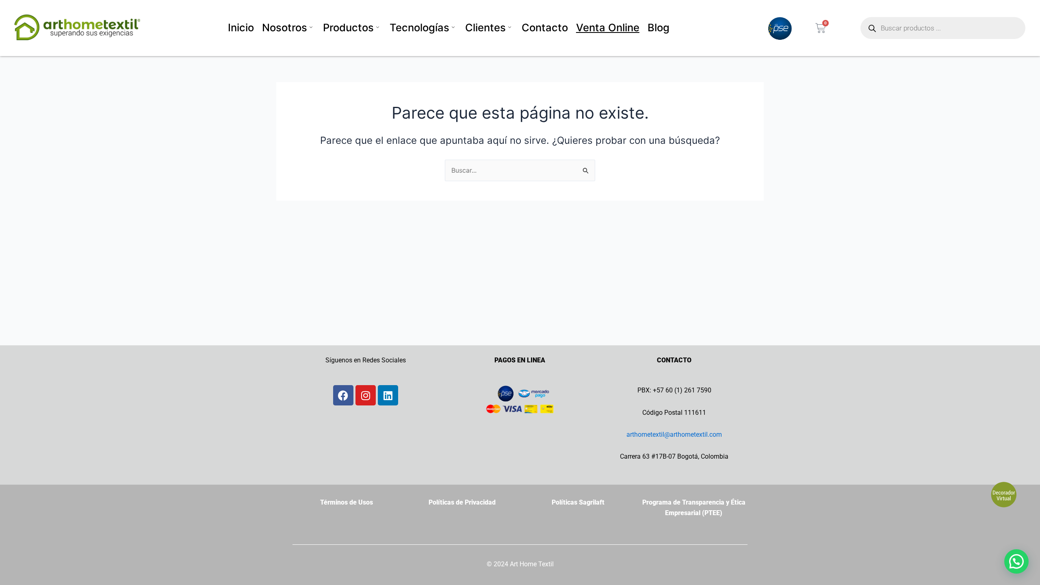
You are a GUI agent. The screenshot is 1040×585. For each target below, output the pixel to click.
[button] (1016, 561)
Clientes (485, 27)
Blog (659, 27)
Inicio (241, 27)
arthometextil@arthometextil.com (674, 434)
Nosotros (284, 27)
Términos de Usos (346, 502)
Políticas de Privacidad (462, 502)
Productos (348, 27)
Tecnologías (419, 27)
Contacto (545, 27)
